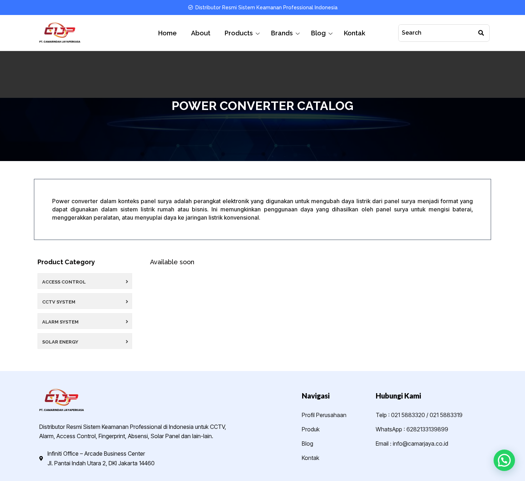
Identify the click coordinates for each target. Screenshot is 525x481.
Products (239, 33)
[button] (504, 460)
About (200, 33)
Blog (318, 33)
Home (167, 33)
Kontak (354, 33)
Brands (282, 33)
